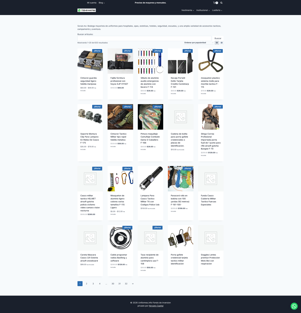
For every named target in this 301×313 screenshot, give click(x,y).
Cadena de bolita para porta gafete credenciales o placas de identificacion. (179, 140)
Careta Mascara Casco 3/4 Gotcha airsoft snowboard (89, 258)
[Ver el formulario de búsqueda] (221, 3)
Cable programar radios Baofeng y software (119, 258)
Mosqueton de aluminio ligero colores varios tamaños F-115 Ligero (118, 201)
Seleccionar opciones (90, 96)
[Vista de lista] (222, 42)
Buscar (218, 38)
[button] (294, 306)
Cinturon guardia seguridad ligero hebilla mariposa (88, 81)
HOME (82, 3)
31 (119, 283)
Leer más (180, 270)
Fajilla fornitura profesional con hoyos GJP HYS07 (119, 81)
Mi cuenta (91, 3)
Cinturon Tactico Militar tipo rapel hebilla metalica (118, 137)
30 (113, 283)
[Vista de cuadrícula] (217, 42)
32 (126, 283)
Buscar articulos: (85, 34)
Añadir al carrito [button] (150, 99)
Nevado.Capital (156, 306)
